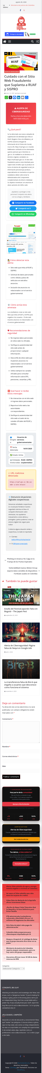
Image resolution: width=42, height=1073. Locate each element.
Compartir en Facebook (24, 203)
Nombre (6, 746)
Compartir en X (24, 208)
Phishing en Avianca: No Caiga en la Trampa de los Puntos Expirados (20, 560)
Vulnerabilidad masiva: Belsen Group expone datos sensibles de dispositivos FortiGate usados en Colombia (22, 571)
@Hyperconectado (20, 544)
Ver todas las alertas (21, 839)
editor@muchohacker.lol (21, 539)
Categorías (5, 966)
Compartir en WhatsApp (24, 214)
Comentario (7, 719)
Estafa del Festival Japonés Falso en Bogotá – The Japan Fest (21, 610)
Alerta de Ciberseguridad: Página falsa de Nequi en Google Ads (19, 646)
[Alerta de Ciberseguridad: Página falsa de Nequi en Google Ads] (21, 624)
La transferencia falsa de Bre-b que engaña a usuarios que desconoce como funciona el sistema (20, 685)
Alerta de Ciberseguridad (12, 71)
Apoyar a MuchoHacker (21, 804)
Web (4, 766)
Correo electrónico (10, 756)
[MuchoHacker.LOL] (4, 41)
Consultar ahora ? (21, 864)
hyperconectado (21, 93)
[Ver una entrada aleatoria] (37, 41)
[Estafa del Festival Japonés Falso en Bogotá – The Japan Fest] (21, 587)
